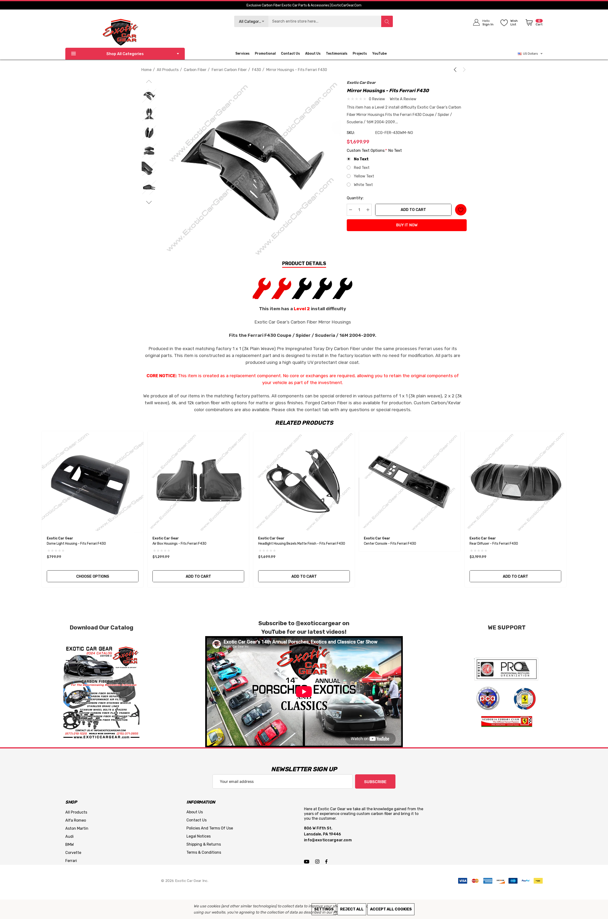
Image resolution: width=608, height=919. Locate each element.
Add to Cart (413, 209)
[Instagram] (318, 861)
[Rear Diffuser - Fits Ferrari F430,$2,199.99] (515, 482)
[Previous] (456, 69)
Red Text (362, 167)
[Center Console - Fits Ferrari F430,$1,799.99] (410, 482)
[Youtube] (307, 861)
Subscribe (375, 781)
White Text (363, 184)
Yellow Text (364, 176)
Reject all (352, 909)
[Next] (463, 69)
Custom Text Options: (374, 150)
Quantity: (355, 198)
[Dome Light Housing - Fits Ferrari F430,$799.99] (92, 482)
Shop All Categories (125, 54)
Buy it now (407, 225)
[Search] (387, 21)
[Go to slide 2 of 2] (149, 202)
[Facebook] (326, 861)
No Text (361, 159)
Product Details (304, 263)
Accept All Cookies (391, 909)
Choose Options (92, 576)
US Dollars (530, 53)
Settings (324, 909)
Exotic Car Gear (361, 82)
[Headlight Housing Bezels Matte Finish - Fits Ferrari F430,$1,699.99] (304, 482)
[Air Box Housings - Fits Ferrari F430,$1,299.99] (198, 482)
